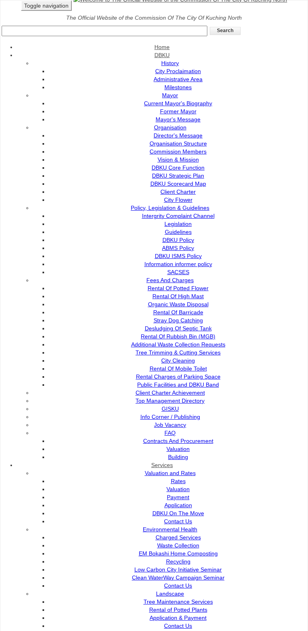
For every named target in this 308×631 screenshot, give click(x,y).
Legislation (178, 224)
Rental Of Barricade (178, 312)
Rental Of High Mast (178, 296)
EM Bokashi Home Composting (178, 553)
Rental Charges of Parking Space (178, 376)
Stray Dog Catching (178, 320)
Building (178, 457)
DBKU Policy (178, 240)
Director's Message (178, 135)
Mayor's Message (178, 119)
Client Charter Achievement (170, 392)
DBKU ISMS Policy (178, 256)
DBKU (162, 55)
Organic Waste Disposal (178, 304)
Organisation (170, 127)
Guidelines (178, 232)
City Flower (178, 200)
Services (162, 465)
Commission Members (178, 151)
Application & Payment (178, 618)
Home (162, 47)
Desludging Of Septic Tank (178, 328)
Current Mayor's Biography (178, 103)
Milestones (178, 87)
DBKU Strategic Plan (178, 175)
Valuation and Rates (170, 473)
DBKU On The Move (178, 513)
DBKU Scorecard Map (178, 183)
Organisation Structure (178, 143)
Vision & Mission (178, 159)
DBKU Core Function (178, 167)
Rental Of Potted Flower (178, 288)
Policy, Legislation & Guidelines (170, 208)
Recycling (178, 561)
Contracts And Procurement (178, 441)
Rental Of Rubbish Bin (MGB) (178, 336)
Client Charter (178, 191)
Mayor (170, 95)
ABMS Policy (178, 248)
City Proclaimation (178, 71)
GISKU (170, 409)
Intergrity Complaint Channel (178, 216)
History (170, 63)
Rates (178, 481)
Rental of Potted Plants (178, 609)
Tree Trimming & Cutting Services (178, 352)
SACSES (178, 272)
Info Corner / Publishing (170, 417)
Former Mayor (178, 111)
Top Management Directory (170, 400)
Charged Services (178, 537)
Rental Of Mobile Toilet (178, 368)
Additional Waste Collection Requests (178, 344)
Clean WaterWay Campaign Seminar (178, 577)
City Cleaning (178, 360)
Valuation (178, 449)
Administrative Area (178, 79)
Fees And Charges (170, 280)
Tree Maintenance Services (178, 601)
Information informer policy (178, 264)
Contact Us (178, 521)
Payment (178, 497)
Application (178, 505)
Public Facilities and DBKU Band (178, 384)
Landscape (170, 593)
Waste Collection (178, 545)
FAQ (170, 433)
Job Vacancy (170, 425)
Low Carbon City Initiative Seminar (178, 569)
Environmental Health (170, 529)
